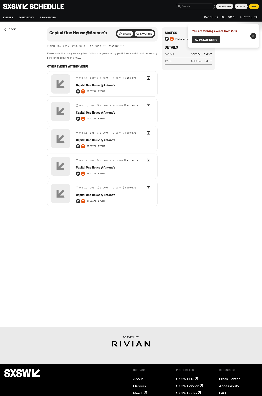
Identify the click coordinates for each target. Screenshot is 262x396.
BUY (253, 6)
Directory (26, 17)
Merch (138, 393)
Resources (48, 17)
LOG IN (241, 6)
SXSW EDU (185, 379)
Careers (139, 386)
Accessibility (229, 386)
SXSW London (187, 386)
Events (8, 17)
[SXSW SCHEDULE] (33, 6)
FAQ (222, 393)
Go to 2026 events (206, 39)
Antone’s (117, 46)
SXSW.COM (225, 6)
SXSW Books (186, 393)
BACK (11, 29)
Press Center (229, 379)
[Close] (253, 36)
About (138, 379)
